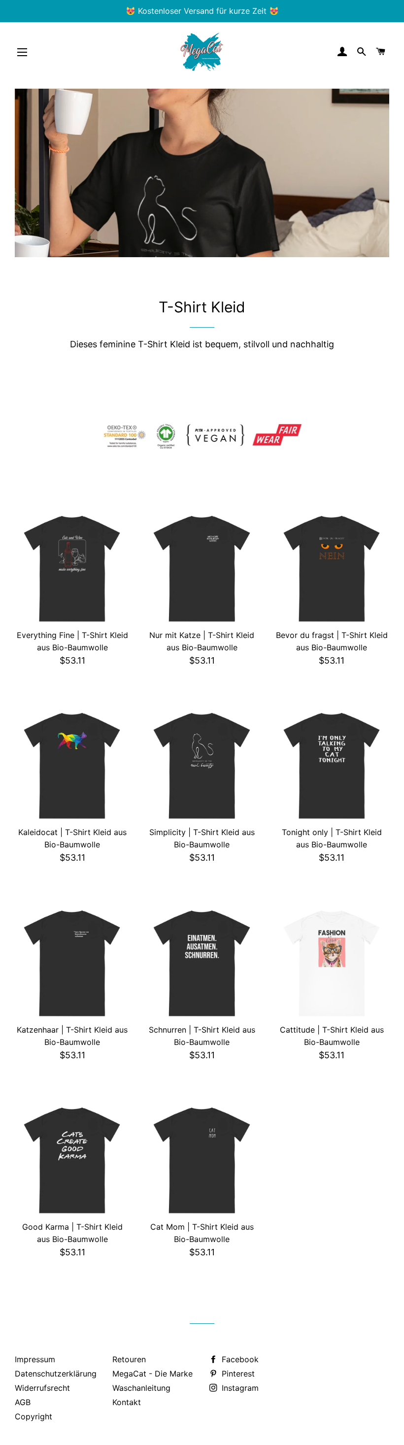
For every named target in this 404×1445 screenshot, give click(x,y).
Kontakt (126, 1402)
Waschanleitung (141, 1388)
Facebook (239, 1359)
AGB (23, 1402)
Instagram (239, 1388)
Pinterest (237, 1373)
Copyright (33, 1416)
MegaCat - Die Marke (152, 1373)
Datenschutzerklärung (56, 1373)
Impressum (35, 1359)
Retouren (129, 1359)
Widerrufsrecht (42, 1388)
